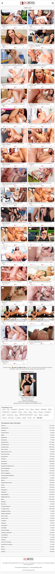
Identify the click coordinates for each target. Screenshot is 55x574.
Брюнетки (21, 409)
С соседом (18, 418)
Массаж (46, 415)
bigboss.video (31, 570)
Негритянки (10, 415)
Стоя (27, 409)
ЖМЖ (49, 409)
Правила (52, 563)
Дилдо (24, 418)
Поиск (23, 563)
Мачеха (41, 412)
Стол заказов (46, 563)
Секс (8, 409)
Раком (32, 409)
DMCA (25, 564)
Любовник (43, 409)
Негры (35, 412)
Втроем (37, 409)
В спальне (11, 418)
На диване (14, 412)
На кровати (48, 412)
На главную (5, 563)
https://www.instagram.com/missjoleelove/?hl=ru (30, 403)
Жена (16, 415)
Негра (25, 412)
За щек (29, 418)
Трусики (4, 418)
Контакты (39, 563)
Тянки (3, 409)
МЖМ (3, 415)
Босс (34, 418)
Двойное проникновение (26, 414)
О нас (26, 563)
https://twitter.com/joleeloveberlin (29, 401)
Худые (30, 412)
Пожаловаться (32, 563)
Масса (40, 415)
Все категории (12, 563)
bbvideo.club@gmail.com (23, 567)
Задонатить (30, 564)
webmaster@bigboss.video (36, 567)
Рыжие (20, 412)
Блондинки (14, 409)
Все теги (39, 418)
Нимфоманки (5, 412)
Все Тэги (18, 563)
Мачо (35, 415)
